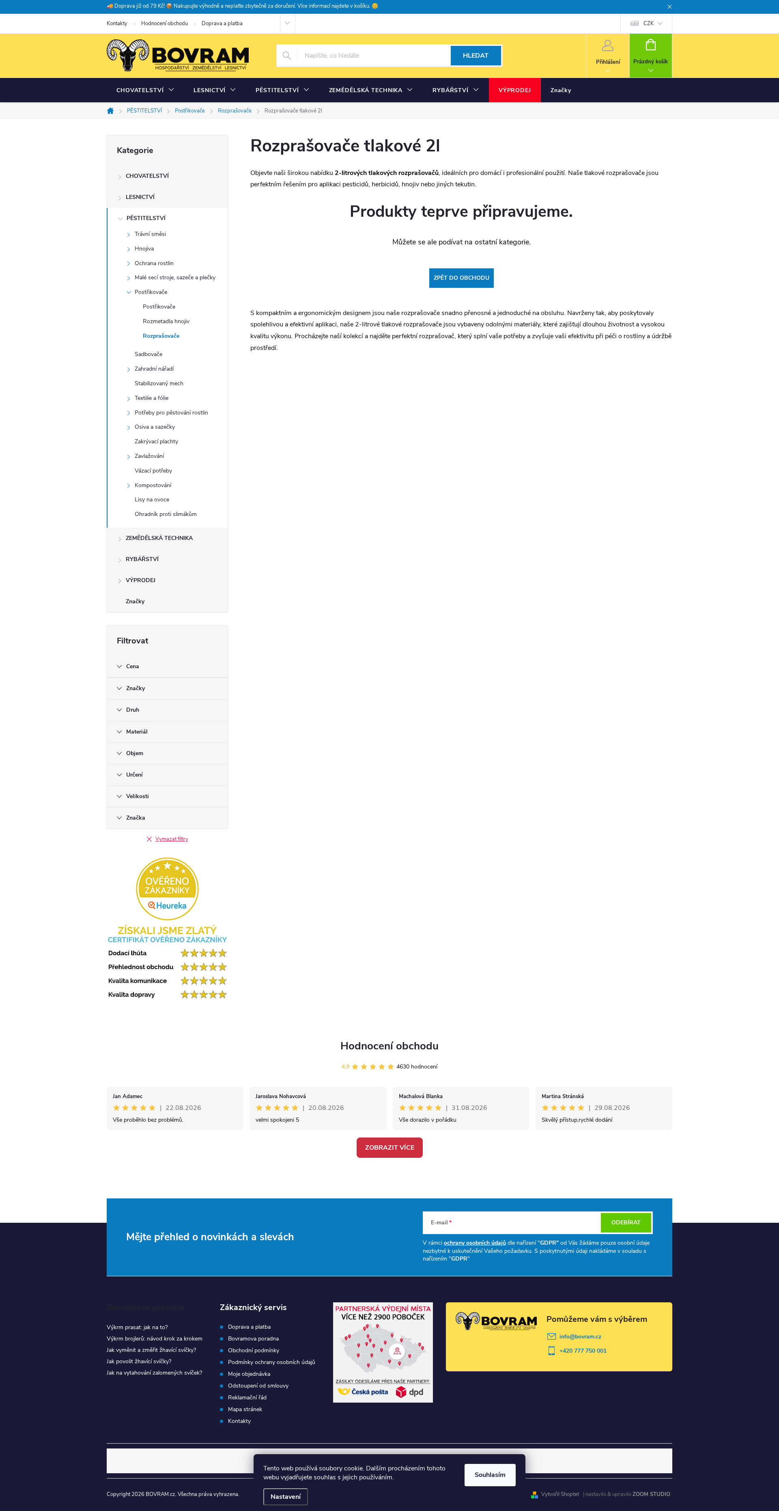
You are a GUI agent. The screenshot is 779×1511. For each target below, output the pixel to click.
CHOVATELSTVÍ (147, 176)
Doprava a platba (222, 23)
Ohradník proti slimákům (166, 514)
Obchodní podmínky (253, 1350)
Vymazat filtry (171, 839)
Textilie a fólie (151, 398)
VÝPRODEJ (140, 580)
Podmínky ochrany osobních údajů (271, 1362)
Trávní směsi (150, 234)
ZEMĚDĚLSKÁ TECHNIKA (159, 538)
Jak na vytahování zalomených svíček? (154, 1373)
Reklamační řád (247, 1397)
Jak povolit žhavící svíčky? (139, 1361)
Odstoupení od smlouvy (258, 1386)
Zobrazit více (389, 1147)
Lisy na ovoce (152, 499)
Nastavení (286, 1496)
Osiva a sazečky (155, 427)
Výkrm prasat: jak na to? (137, 1327)
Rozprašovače (161, 336)
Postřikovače (151, 292)
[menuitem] (145, 90)
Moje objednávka (249, 1374)
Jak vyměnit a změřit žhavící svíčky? (151, 1350)
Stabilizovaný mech (159, 383)
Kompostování (153, 485)
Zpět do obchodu (461, 278)
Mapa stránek (245, 1409)
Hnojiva (144, 249)
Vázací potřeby (153, 471)
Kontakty (117, 23)
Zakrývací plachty (156, 441)
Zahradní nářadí (154, 369)
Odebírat (626, 1222)
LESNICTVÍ (140, 197)
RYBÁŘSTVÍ (142, 559)
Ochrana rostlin (154, 263)
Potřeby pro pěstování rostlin (171, 413)
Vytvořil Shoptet (560, 1494)
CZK (648, 23)
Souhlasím (490, 1474)
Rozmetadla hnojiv (166, 321)
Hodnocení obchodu (164, 23)
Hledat (475, 55)
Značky (135, 601)
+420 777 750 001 (583, 1351)
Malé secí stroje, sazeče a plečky (175, 277)
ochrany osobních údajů (475, 1243)
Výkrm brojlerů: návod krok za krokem (154, 1339)
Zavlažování (149, 456)
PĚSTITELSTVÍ (146, 218)
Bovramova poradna (253, 1339)
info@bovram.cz (580, 1336)
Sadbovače (148, 354)
